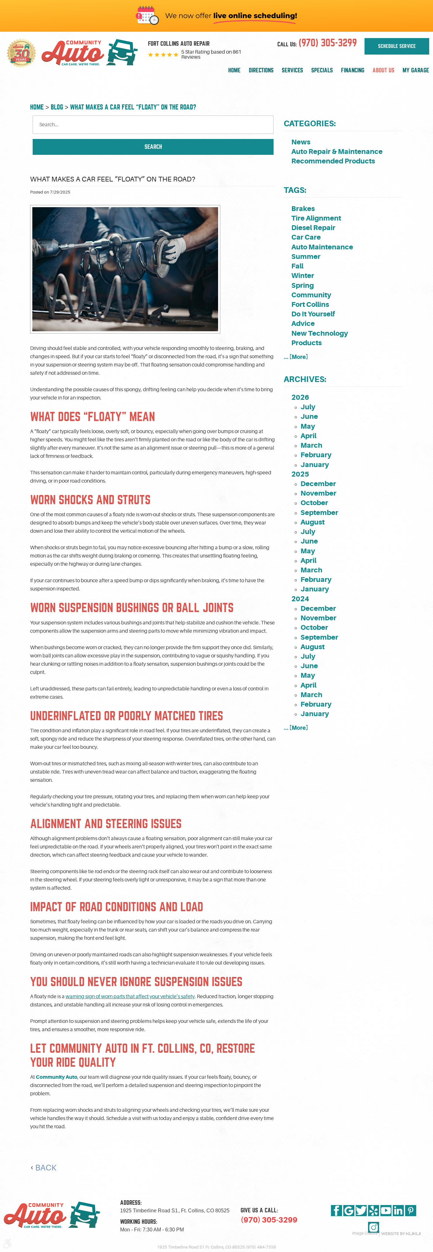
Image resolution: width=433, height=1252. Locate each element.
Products (306, 343)
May (308, 426)
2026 (300, 397)
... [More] (296, 356)
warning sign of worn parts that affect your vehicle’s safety (130, 996)
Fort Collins (310, 304)
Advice (303, 323)
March (311, 445)
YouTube (385, 1210)
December (318, 484)
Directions (261, 70)
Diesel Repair (313, 228)
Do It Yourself (313, 314)
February (316, 455)
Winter (302, 276)
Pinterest (410, 1210)
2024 (300, 599)
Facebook (336, 1210)
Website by (401, 1233)
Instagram (373, 1227)
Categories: (310, 123)
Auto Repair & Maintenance (337, 151)
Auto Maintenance (322, 247)
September (319, 513)
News (300, 142)
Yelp (373, 1210)
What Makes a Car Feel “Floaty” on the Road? (133, 107)
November (318, 493)
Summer (305, 256)
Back (45, 1167)
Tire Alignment (316, 218)
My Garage (416, 70)
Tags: (295, 190)
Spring (302, 285)
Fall (297, 266)
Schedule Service (397, 46)
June (309, 416)
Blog (57, 107)
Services (292, 70)
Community (311, 295)
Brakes (303, 209)
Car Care (306, 237)
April (308, 436)
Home (234, 70)
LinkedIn (398, 1210)
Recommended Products (333, 161)
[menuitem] (234, 70)
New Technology (319, 333)
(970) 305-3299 (269, 1220)
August (313, 522)
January (315, 465)
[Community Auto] (90, 53)
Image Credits (365, 1233)
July (308, 407)
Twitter (361, 1210)
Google (348, 1210)
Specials (322, 70)
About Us (383, 70)
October (314, 503)
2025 (300, 474)
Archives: (305, 379)
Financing (352, 70)
